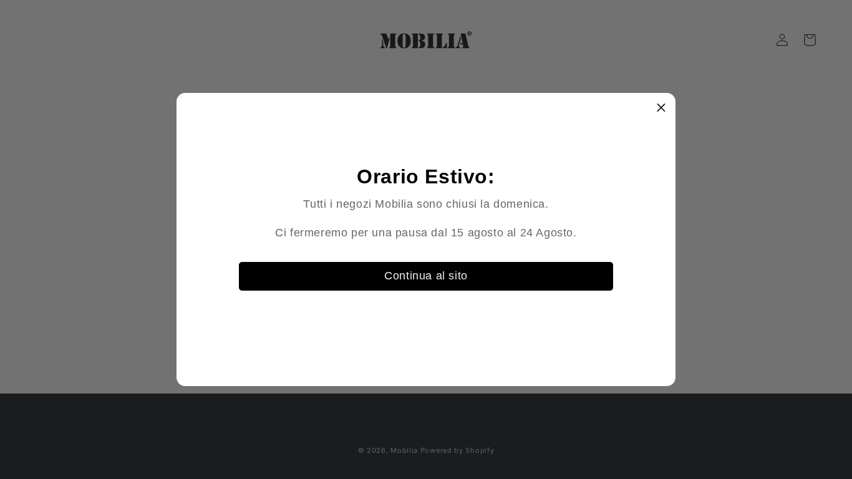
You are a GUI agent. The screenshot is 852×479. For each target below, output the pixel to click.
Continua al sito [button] (426, 275)
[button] (661, 107)
